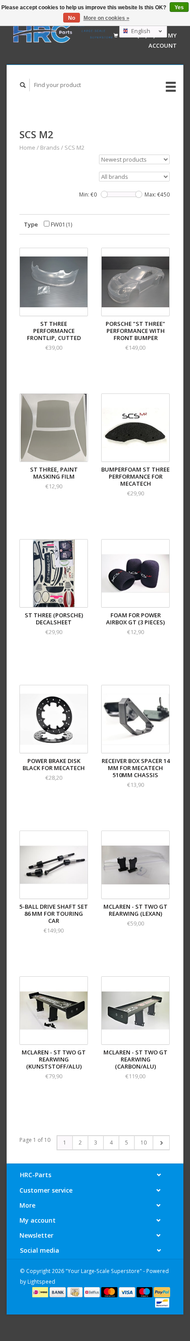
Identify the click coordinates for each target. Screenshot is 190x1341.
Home (27, 147)
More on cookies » (106, 18)
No (71, 18)
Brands (50, 147)
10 (144, 1142)
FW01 (60, 224)
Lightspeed (41, 1281)
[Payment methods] (40, 1292)
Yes (179, 7)
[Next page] (161, 1143)
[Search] (23, 85)
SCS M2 (74, 147)
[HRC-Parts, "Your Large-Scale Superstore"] (63, 32)
